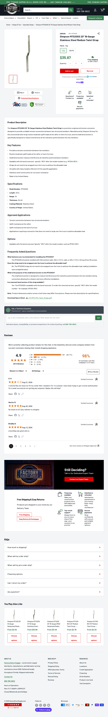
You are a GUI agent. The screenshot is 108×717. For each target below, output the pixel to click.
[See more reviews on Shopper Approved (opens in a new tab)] (22, 394)
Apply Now (80, 79)
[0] (102, 10)
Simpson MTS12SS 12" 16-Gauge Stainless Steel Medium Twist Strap (33, 624)
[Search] (71, 10)
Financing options (15, 574)
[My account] (95, 10)
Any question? (13, 592)
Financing (83, 673)
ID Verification (85, 676)
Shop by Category (9, 18)
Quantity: (63, 63)
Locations (75, 18)
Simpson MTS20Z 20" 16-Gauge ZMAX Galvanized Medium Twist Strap (53, 624)
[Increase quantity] (81, 63)
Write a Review (93, 372)
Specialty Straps (28, 25)
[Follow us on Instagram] (40, 705)
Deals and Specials (66, 18)
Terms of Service (54, 673)
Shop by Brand (22, 18)
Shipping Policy (53, 666)
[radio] (52, 354)
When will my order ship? (17, 556)
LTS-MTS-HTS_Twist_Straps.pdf (40, 298)
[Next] (104, 627)
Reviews (51, 680)
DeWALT (55, 18)
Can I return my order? (16, 583)
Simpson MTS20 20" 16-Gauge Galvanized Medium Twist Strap (14, 624)
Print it (37, 93)
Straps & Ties (16, 25)
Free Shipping (24, 515)
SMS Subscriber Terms (56, 670)
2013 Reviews (20, 364)
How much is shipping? (17, 547)
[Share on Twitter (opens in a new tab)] (19, 394)
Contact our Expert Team (79, 479)
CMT (37, 18)
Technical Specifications (30, 98)
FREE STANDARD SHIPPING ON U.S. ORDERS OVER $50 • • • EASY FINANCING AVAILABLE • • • (40, 2)
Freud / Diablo (45, 18)
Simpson (29, 18)
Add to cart (69, 71)
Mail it (22, 93)
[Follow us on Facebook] (36, 705)
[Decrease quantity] (70, 63)
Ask (98, 318)
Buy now (90, 71)
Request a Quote (95, 18)
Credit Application (86, 670)
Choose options (14, 638)
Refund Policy (53, 676)
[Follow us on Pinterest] (44, 705)
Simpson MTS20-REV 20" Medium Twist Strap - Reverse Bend (73, 624)
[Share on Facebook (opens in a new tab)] (15, 394)
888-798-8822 (83, 10)
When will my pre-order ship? (19, 565)
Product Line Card (86, 680)
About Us (83, 663)
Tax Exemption (85, 683)
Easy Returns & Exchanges (29, 519)
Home (8, 25)
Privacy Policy (53, 663)
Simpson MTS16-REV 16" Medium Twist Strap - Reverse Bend (92, 624)
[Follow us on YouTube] (48, 705)
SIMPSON (62, 33)
